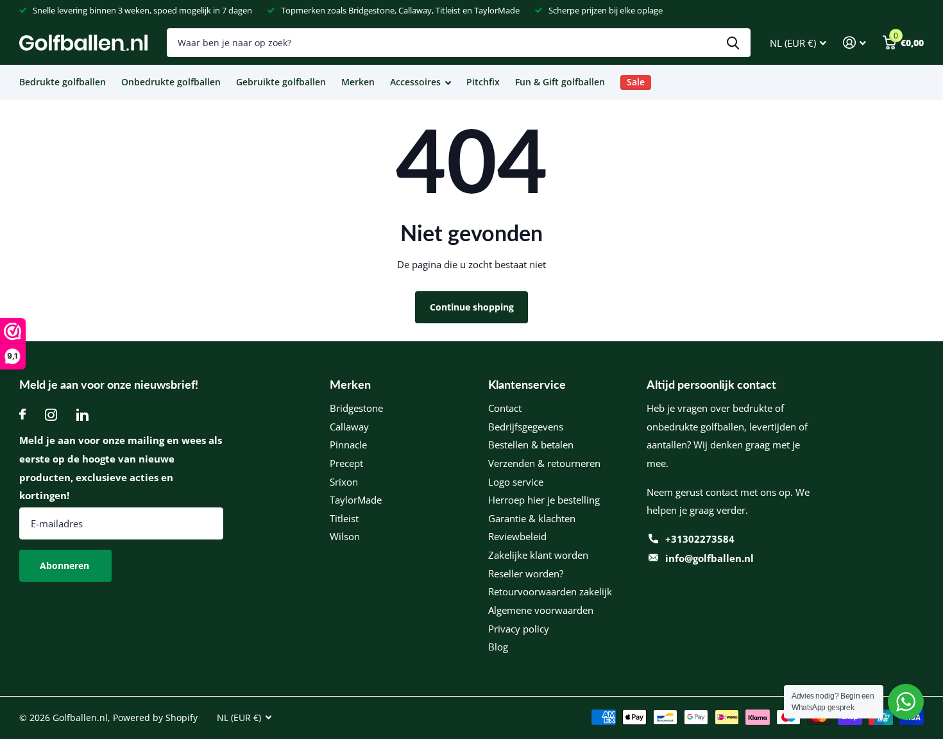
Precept (346, 463)
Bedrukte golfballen (62, 82)
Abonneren (66, 565)
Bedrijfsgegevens (525, 426)
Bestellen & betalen (530, 444)
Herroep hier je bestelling (544, 499)
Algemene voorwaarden (540, 610)
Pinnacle (348, 444)
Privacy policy (518, 628)
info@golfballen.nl (709, 558)
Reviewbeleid (517, 536)
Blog (498, 646)
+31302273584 (700, 538)
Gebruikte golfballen (281, 82)
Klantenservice (527, 384)
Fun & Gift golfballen (560, 82)
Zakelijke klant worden (538, 554)
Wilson (345, 536)
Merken (358, 82)
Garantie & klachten (531, 518)
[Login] (854, 42)
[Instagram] (51, 415)
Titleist (344, 518)
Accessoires (415, 82)
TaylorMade (356, 499)
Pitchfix (483, 82)
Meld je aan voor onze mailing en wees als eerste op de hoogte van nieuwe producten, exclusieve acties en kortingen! (120, 468)
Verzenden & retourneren (544, 463)
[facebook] (22, 414)
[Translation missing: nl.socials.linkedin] (82, 415)
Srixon (344, 481)
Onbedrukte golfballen (171, 82)
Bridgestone (356, 408)
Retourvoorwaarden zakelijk (550, 591)
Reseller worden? (525, 573)
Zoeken (733, 42)
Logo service (515, 481)
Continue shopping (472, 307)
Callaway (349, 426)
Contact (505, 408)
